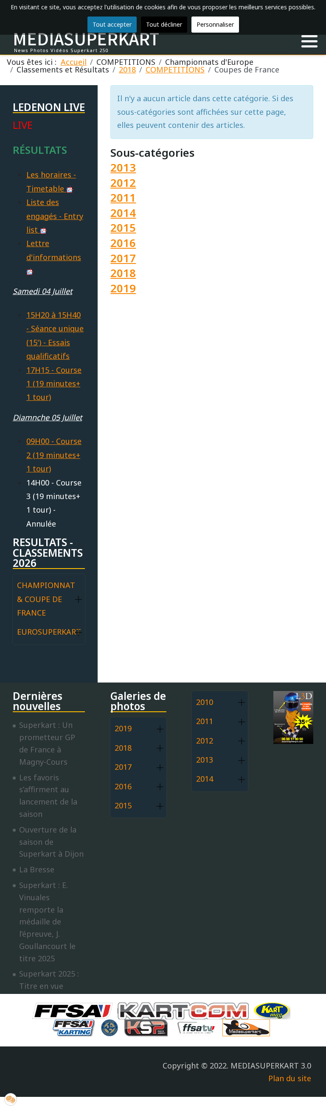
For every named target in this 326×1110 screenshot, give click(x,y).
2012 (123, 182)
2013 (123, 167)
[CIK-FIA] (111, 1027)
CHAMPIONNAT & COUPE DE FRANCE (46, 599)
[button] (309, 41)
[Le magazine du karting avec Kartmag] (274, 1010)
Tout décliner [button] (164, 24)
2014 (123, 212)
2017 (123, 258)
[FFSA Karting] (75, 1027)
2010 (204, 702)
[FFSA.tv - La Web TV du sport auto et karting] (198, 1027)
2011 (123, 197)
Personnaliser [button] (215, 24)
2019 (123, 288)
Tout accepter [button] (112, 24)
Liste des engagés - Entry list (54, 216)
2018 (123, 273)
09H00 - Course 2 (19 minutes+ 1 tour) (54, 455)
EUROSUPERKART (49, 632)
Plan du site (289, 1078)
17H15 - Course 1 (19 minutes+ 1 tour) (54, 383)
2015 (123, 227)
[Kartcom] (185, 1010)
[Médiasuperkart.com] (248, 1027)
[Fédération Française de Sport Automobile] (75, 1010)
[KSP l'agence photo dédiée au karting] (148, 1027)
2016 (123, 243)
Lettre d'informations (53, 250)
